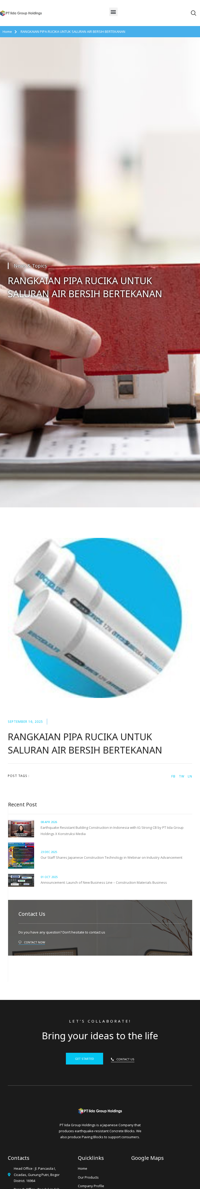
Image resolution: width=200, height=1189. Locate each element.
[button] (113, 12)
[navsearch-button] (193, 13)
